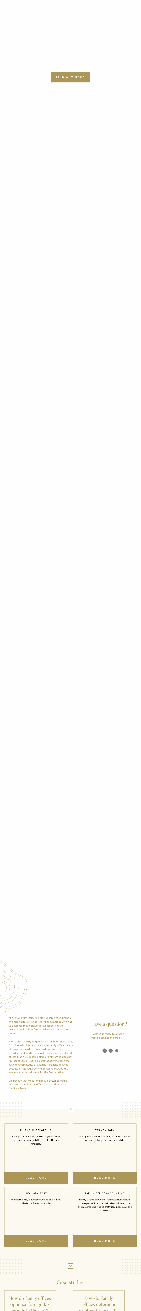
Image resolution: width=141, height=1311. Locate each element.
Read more (36, 1177)
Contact (132, 10)
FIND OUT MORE (70, 77)
